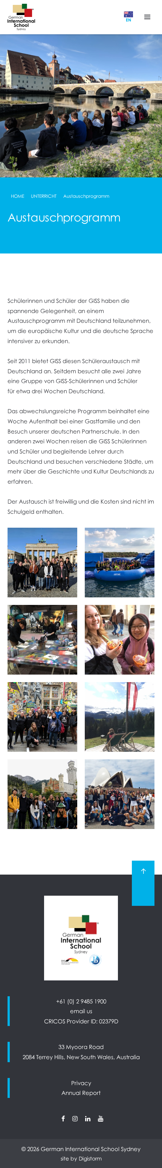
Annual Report (81, 1092)
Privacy (81, 1082)
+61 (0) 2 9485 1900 (81, 1001)
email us (81, 1011)
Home (17, 196)
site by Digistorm (81, 1159)
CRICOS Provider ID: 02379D (81, 1021)
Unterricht (44, 196)
